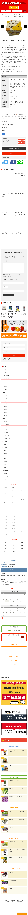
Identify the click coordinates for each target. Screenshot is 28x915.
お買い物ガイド (8, 16)
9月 (22, 548)
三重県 (22, 508)
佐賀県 (13, 526)
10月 (5, 551)
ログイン (17, 114)
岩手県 (22, 487)
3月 (22, 542)
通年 (5, 554)
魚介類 (4, 366)
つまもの (6, 476)
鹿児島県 (5, 531)
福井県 (5, 508)
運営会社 (13, 900)
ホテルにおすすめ (14, 660)
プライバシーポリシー (20, 900)
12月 (22, 551)
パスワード (5, 347)
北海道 (5, 487)
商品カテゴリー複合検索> (14, 639)
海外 (22, 531)
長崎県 (22, 526)
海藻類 (5, 386)
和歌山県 (22, 514)
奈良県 (13, 514)
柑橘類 (5, 421)
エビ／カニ (6, 375)
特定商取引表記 (20, 901)
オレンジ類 (6, 424)
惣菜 (5, 458)
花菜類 (5, 415)
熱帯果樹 (6, 432)
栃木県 (13, 496)
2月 (13, 542)
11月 (14, 551)
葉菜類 (5, 395)
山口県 (13, 520)
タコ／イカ (6, 378)
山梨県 (5, 496)
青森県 (13, 487)
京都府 (13, 511)
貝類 (5, 372)
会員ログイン (10, 14)
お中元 (14, 648)
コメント (6, 261)
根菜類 (5, 401)
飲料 (5, 467)
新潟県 (5, 505)
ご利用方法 (24, 14)
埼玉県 (5, 499)
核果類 (5, 429)
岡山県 (5, 517)
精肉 (5, 444)
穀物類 (5, 409)
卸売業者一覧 (7, 900)
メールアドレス (6, 343)
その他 (5, 534)
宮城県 (13, 490)
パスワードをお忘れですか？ (9, 358)
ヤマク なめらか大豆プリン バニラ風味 (3, 314)
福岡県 (5, 526)
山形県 (13, 493)
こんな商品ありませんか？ (17, 16)
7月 (5, 548)
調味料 (5, 461)
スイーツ (6, 456)
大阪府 (22, 511)
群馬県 (22, 493)
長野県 (22, 502)
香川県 (22, 520)
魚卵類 (5, 389)
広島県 (13, 517)
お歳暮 (14, 652)
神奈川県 (22, 499)
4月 (5, 545)
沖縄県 (13, 531)
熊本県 (13, 529)
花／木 (5, 479)
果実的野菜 (6, 435)
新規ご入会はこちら (7, 359)
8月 (13, 548)
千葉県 (22, 496)
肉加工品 (6, 450)
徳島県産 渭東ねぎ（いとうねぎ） (16, 788)
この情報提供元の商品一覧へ (14, 148)
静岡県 (5, 502)
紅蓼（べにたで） (13, 872)
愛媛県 (22, 523)
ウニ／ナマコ (7, 380)
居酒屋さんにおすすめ (14, 656)
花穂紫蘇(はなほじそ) (13, 880)
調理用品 (6, 473)
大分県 (5, 529)
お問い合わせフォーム (14, 569)
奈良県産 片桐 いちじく (14, 827)
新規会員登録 (4, 14)
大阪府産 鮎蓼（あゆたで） (15, 780)
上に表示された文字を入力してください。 (12, 289)
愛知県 (13, 508)
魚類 (5, 369)
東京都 (13, 499)
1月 (5, 542)
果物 (4, 418)
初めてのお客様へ (17, 14)
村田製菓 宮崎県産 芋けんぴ (15, 857)
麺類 (5, 464)
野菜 (4, 392)
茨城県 (5, 493)
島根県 (22, 517)
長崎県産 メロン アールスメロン (16, 819)
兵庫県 (5, 514)
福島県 (22, 490)
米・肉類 (5, 441)
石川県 (22, 505)
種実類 (5, 412)
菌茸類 (5, 406)
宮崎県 (22, 529)
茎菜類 (5, 403)
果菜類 (5, 398)
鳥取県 (5, 520)
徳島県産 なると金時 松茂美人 (16, 796)
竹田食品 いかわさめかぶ (14, 765)
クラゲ (5, 383)
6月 (22, 545)
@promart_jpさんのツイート (7, 677)
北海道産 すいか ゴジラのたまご (16, 811)
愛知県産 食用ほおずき (14, 888)
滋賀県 (5, 511)
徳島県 (13, 523)
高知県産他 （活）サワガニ (15, 758)
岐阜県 (13, 502)
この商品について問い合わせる (14, 153)
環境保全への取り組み (11, 901)
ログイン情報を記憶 (8, 352)
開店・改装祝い (14, 664)
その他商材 (5, 470)
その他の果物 (7, 438)
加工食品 (5, 447)
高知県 (5, 523)
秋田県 (5, 490)
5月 (13, 545)
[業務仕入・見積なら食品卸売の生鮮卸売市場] (14, 4)
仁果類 (5, 427)
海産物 (5, 453)
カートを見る (14, 7)
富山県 (13, 505)
